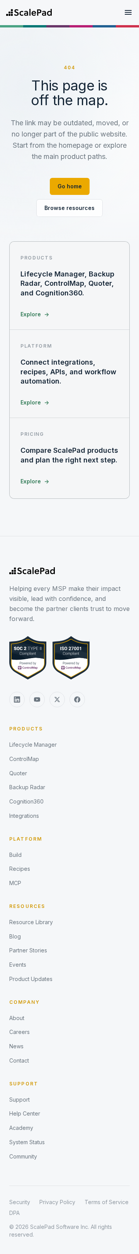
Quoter (18, 773)
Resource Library (31, 922)
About (16, 1018)
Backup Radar (27, 787)
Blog (15, 936)
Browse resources (69, 208)
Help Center (24, 1113)
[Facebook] (77, 699)
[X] (57, 699)
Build (15, 854)
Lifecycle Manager (33, 744)
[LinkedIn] (17, 699)
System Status (27, 1142)
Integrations (24, 815)
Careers (19, 1032)
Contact (19, 1060)
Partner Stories (28, 950)
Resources (27, 906)
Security (19, 1202)
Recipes (19, 868)
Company (24, 1002)
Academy (21, 1127)
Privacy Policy (57, 1202)
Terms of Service (107, 1202)
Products (26, 729)
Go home (70, 186)
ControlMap (24, 759)
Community (23, 1156)
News (16, 1046)
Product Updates (31, 979)
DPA (14, 1213)
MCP (15, 883)
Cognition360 (26, 801)
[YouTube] (37, 699)
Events (17, 964)
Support (23, 1084)
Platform (25, 839)
